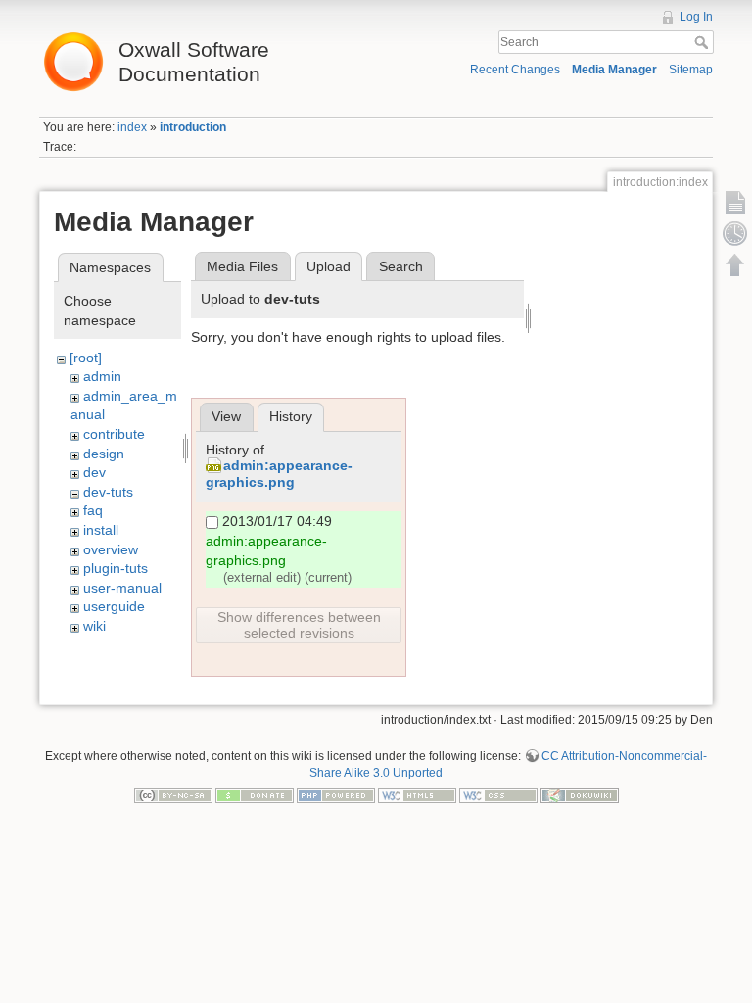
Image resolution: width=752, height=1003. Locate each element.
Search (703, 42)
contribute (114, 434)
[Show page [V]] (735, 201)
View (226, 416)
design (103, 453)
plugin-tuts (115, 568)
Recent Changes (515, 69)
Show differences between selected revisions (299, 625)
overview (110, 549)
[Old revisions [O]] (735, 233)
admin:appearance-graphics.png (279, 473)
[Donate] (254, 795)
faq (93, 510)
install (100, 530)
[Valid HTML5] (417, 795)
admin (102, 376)
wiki (94, 626)
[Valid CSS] (498, 795)
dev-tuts (108, 492)
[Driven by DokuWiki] (579, 795)
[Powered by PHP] (336, 795)
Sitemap (691, 69)
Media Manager (614, 69)
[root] (86, 357)
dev (94, 472)
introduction (193, 127)
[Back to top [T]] (735, 264)
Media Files (242, 266)
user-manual (122, 588)
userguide (114, 606)
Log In (696, 17)
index (132, 127)
